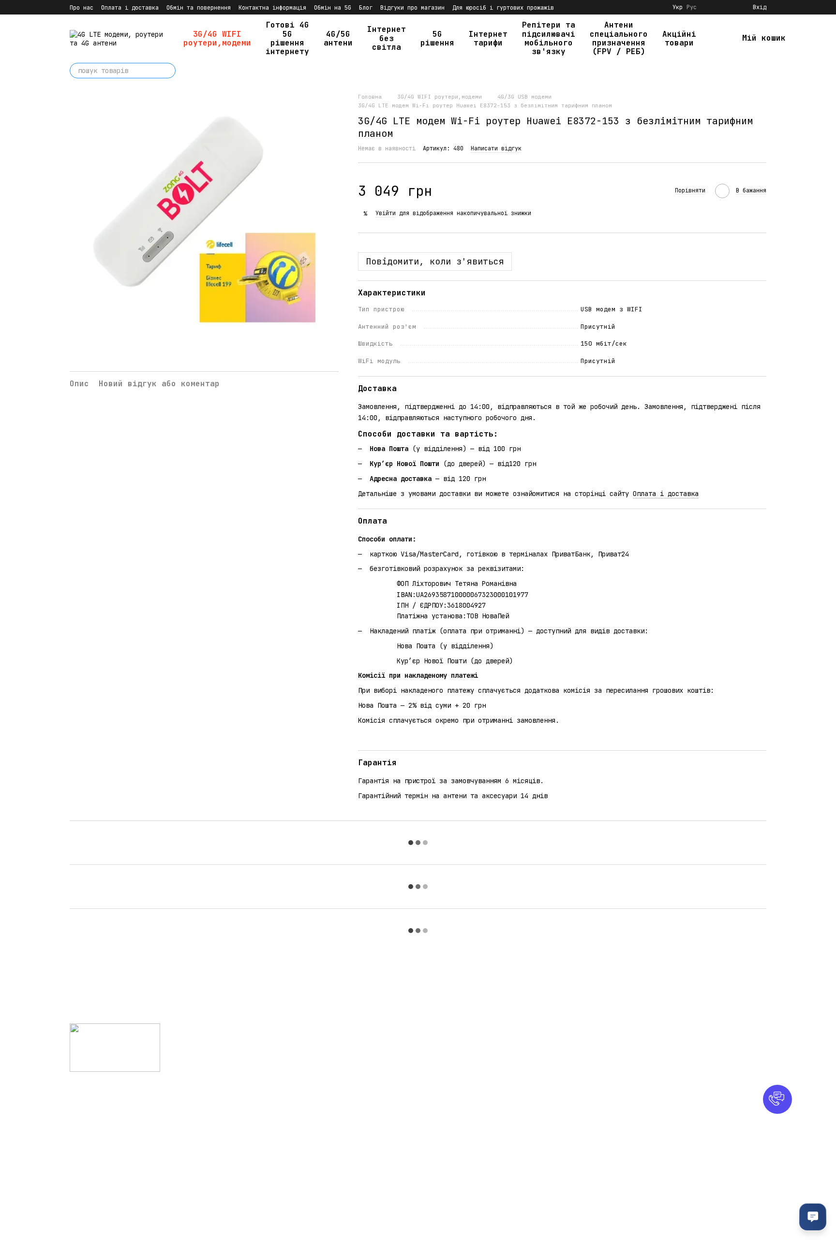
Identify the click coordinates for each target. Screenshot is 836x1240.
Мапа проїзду (680, 1107)
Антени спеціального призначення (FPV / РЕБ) (619, 38)
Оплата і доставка (130, 8)
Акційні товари (679, 38)
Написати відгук (496, 148)
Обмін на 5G (332, 8)
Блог (366, 8)
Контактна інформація (272, 8)
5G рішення (437, 38)
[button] (777, 1099)
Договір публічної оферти (471, 1169)
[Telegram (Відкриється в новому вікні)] (645, 7)
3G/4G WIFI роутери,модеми (217, 38)
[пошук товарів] (168, 70)
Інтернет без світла (386, 38)
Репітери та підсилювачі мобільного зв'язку (548, 38)
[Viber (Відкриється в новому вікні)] (657, 7)
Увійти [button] (385, 213)
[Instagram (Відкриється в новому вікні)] (634, 7)
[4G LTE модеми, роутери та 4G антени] (115, 1047)
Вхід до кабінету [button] (456, 1040)
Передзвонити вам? (572, 1067)
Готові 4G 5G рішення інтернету (287, 38)
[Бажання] (728, 7)
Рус (692, 7)
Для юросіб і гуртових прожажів (503, 8)
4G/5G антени (338, 38)
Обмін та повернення (198, 8)
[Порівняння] (710, 7)
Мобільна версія (105, 1102)
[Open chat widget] (812, 1216)
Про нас (81, 8)
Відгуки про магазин (412, 8)
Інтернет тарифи (488, 38)
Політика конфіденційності (473, 1157)
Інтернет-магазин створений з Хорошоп (131, 1220)
